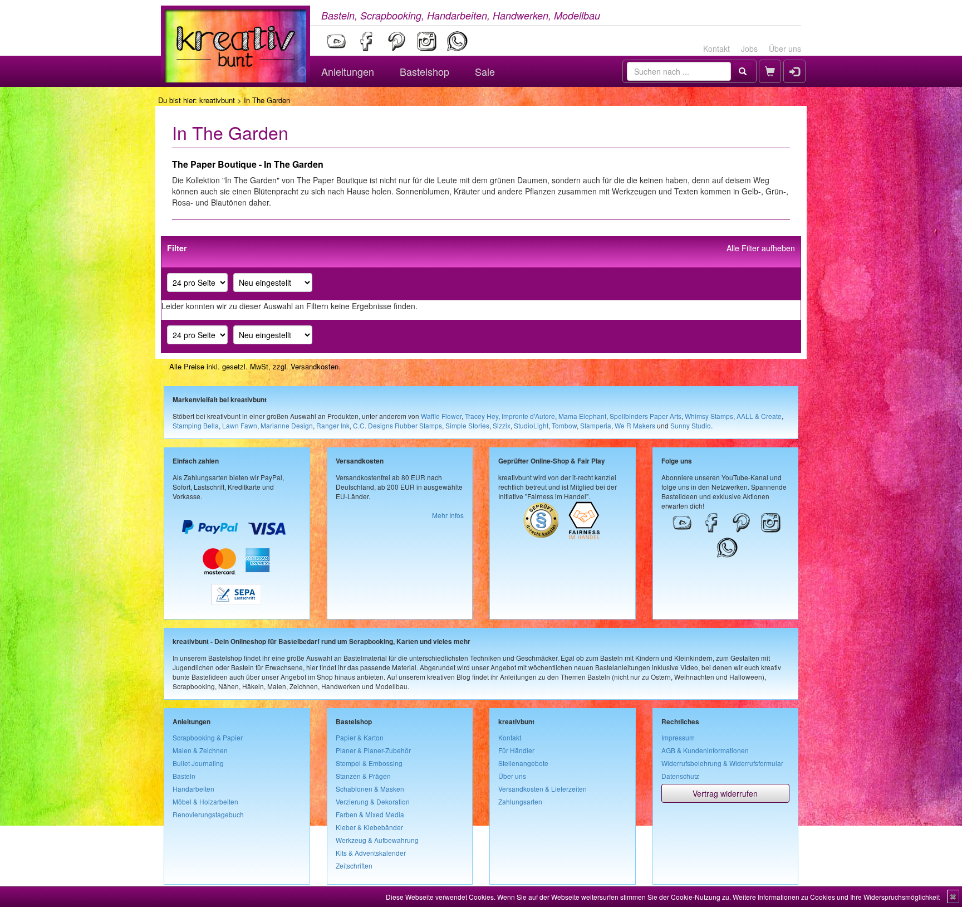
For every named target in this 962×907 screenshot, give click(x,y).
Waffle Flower (441, 416)
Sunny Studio (690, 425)
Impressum (678, 737)
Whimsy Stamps (709, 416)
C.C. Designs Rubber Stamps (397, 425)
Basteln (184, 776)
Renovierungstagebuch (208, 814)
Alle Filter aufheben (761, 247)
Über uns (785, 48)
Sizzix (502, 425)
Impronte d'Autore (528, 416)
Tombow (564, 425)
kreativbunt (217, 100)
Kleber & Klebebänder (369, 827)
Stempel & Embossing (369, 763)
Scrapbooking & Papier (208, 737)
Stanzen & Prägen (363, 776)
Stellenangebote (523, 763)
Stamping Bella (196, 425)
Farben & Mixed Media (370, 814)
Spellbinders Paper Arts (645, 416)
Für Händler (516, 750)
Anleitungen (347, 71)
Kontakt (716, 48)
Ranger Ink (333, 425)
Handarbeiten (193, 788)
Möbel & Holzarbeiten (205, 801)
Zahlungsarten (520, 801)
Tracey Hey (481, 416)
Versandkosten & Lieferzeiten (542, 788)
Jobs (749, 48)
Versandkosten (314, 366)
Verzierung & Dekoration (373, 801)
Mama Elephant (582, 416)
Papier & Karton (360, 737)
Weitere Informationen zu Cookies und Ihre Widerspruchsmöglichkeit (836, 896)
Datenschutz (680, 776)
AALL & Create (759, 416)
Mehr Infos (448, 515)
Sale (485, 71)
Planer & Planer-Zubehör (373, 750)
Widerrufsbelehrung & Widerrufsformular (722, 763)
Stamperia (595, 425)
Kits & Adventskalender (371, 852)
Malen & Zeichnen (200, 750)
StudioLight (531, 425)
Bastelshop (424, 71)
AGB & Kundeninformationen (705, 750)
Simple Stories (467, 425)
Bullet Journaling (198, 763)
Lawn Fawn (239, 425)
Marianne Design (287, 425)
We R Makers (635, 425)
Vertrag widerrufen (725, 793)
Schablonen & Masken (370, 788)
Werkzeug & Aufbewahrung (377, 840)
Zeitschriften (354, 865)
